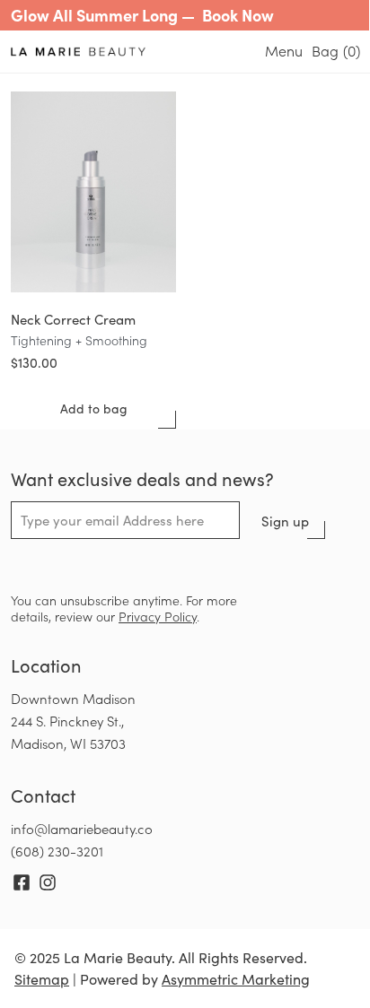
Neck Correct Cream (73, 319)
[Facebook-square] (21, 882)
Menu (284, 50)
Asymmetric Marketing (236, 978)
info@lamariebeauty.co (82, 829)
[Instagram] (47, 882)
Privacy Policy (158, 616)
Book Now (238, 15)
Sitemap (41, 978)
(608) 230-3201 (57, 851)
